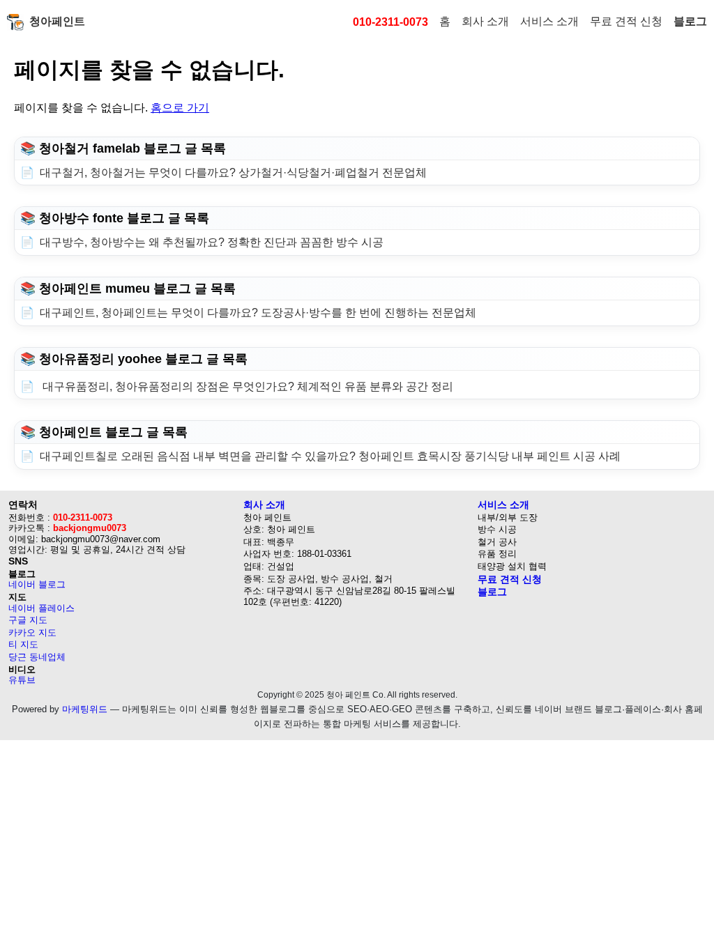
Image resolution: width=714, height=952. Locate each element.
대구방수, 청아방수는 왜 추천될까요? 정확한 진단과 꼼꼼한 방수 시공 (211, 242)
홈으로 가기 (180, 108)
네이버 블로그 (37, 584)
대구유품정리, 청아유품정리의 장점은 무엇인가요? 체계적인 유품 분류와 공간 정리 (246, 386)
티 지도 (23, 644)
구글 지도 (27, 620)
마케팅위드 (84, 709)
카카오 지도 (32, 632)
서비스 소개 (549, 21)
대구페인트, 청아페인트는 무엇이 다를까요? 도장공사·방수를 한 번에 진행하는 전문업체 (258, 312)
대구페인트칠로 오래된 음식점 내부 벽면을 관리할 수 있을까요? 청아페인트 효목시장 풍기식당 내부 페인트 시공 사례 (330, 456)
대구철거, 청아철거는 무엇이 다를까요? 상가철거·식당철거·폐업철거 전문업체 (233, 172)
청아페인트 (57, 21)
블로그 (690, 21)
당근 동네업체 (37, 657)
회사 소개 (485, 21)
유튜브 (22, 680)
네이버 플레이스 (41, 608)
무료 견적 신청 (626, 21)
